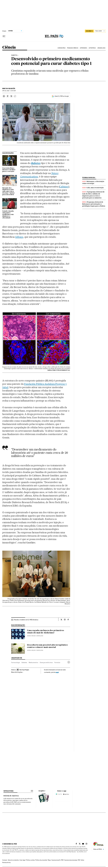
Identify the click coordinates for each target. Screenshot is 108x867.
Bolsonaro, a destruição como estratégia (93, 182)
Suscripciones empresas (70, 860)
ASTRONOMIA (83, 48)
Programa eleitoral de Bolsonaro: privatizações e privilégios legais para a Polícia (93, 204)
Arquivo (41, 791)
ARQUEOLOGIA (101, 48)
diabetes (35, 163)
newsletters (8, 791)
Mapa (49, 860)
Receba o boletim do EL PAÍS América (26, 620)
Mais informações (16, 672)
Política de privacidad (41, 860)
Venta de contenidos (13, 860)
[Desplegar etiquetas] (68, 662)
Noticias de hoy (6, 862)
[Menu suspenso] (4, 36)
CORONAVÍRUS (61, 48)
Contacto (4, 860)
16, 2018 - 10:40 (9, 90)
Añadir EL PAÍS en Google (62, 96)
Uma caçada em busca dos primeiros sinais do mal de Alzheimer (45, 632)
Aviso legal (22, 860)
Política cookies (30, 860)
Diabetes (14, 55)
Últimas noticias (88, 177)
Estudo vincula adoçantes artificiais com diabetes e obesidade (8, 214)
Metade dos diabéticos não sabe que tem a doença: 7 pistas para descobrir (8, 191)
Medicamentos (33, 662)
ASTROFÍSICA (92, 48)
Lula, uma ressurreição (95, 188)
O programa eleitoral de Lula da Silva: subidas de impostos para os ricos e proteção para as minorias (93, 195)
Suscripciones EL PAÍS (57, 860)
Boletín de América (11, 796)
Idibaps (19, 236)
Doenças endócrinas (46, 662)
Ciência (9, 47)
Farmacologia (15, 662)
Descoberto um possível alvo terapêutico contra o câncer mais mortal (47, 646)
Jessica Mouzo (31, 636)
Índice (82, 860)
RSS (79, 860)
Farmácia (57, 662)
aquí (57, 672)
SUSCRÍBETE (89, 31)
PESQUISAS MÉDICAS (72, 48)
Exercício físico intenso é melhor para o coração (9, 169)
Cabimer (64, 186)
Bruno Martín (8, 88)
